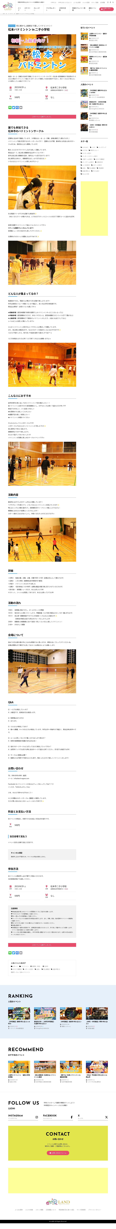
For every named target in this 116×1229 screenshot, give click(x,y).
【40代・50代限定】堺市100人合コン (97, 1022)
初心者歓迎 (46, 969)
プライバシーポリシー (94, 1209)
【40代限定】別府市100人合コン (70, 1021)
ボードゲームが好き (88, 162)
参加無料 (101, 168)
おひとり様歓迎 (17, 969)
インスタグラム (15, 1117)
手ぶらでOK (85, 174)
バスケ (93, 147)
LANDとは (53, 2)
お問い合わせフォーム (59, 1153)
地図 (66, 90)
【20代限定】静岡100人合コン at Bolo (19, 1022)
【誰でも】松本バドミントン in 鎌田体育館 (70, 1076)
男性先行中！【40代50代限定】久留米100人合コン (44, 1022)
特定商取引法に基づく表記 (66, 1209)
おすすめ (84, 150)
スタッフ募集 (94, 2)
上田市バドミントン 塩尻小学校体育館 (19, 1076)
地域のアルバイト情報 (78, 9)
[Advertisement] (94, 208)
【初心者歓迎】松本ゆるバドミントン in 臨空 (45, 1076)
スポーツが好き (28, 969)
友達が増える (56, 969)
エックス (80, 1117)
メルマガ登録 (85, 2)
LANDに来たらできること (65, 2)
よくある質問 (77, 2)
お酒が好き (100, 162)
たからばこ (85, 147)
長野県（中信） (36, 966)
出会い (38, 969)
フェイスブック (50, 1117)
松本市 (46, 966)
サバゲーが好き (86, 153)
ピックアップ (102, 147)
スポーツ (15, 966)
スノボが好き (86, 165)
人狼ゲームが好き (87, 159)
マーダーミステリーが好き (90, 156)
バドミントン (25, 966)
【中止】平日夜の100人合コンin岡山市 (96, 1076)
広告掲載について (51, 1209)
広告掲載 (102, 2)
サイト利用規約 (81, 1209)
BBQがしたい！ (94, 150)
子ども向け (96, 171)
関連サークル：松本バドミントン (20, 972)
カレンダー (37, 9)
